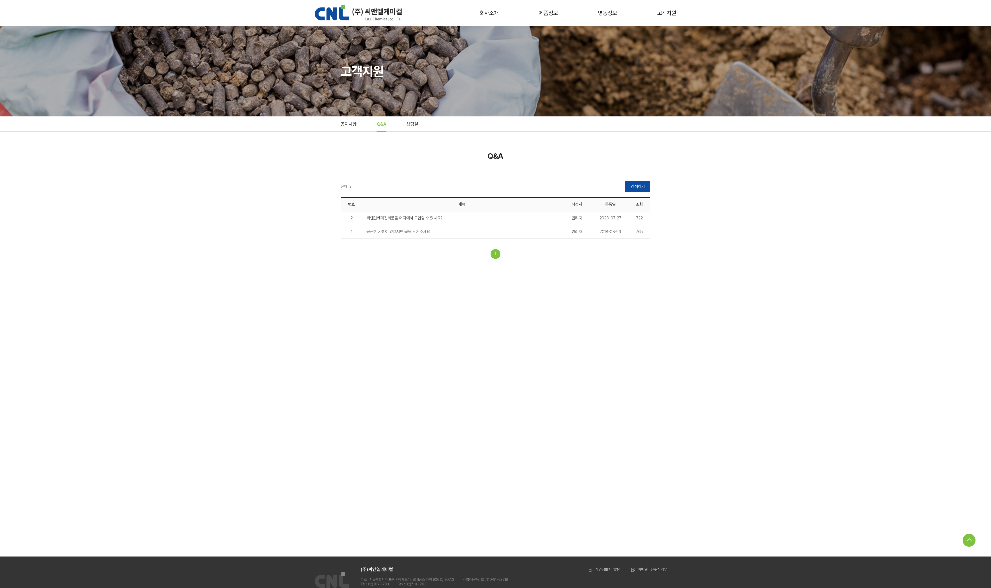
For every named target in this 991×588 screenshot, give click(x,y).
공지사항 (349, 124)
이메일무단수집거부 (652, 569)
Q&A (381, 124)
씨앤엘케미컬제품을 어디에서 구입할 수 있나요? (404, 218)
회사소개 (489, 13)
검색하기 (638, 186)
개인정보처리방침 (608, 569)
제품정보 (548, 13)
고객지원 (666, 13)
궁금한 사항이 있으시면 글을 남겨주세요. (398, 231)
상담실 (412, 124)
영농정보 (607, 13)
